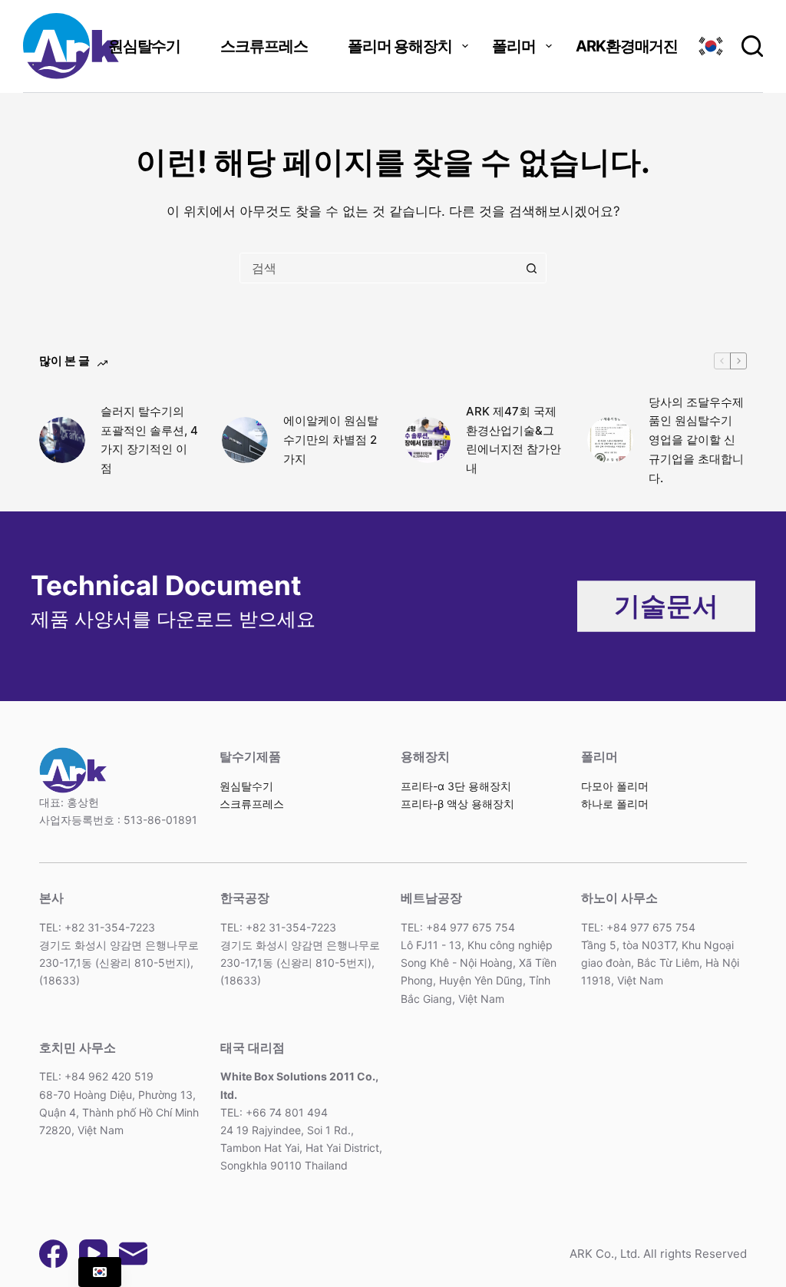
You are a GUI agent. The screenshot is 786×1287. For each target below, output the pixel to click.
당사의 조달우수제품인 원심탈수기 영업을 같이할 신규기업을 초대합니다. (696, 440)
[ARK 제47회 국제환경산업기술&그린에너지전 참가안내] (428, 440)
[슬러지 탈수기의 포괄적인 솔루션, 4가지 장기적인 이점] (62, 440)
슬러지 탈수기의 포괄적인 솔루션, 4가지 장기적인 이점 (149, 439)
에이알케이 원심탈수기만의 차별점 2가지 (330, 439)
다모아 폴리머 (615, 785)
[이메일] (133, 1253)
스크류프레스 (264, 46)
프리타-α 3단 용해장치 (456, 785)
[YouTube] (93, 1253)
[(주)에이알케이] (71, 46)
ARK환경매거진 (627, 46)
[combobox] (378, 268)
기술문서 (666, 605)
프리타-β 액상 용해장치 (457, 803)
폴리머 (514, 46)
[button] (710, 46)
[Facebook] (53, 1253)
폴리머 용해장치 (400, 46)
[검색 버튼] (531, 268)
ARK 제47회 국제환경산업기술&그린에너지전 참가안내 (513, 439)
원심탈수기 (144, 46)
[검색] (752, 46)
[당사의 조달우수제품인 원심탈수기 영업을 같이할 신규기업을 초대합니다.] (610, 440)
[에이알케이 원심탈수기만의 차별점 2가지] (245, 440)
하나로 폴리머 (615, 803)
